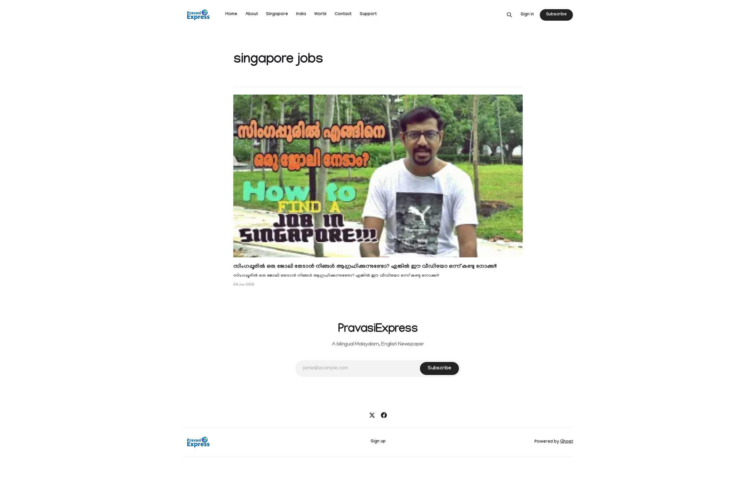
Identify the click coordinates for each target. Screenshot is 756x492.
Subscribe (556, 14)
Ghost (566, 442)
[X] (372, 415)
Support (368, 14)
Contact (343, 14)
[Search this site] (509, 15)
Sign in (527, 14)
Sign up (378, 441)
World (320, 14)
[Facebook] (384, 415)
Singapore (277, 14)
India (301, 14)
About (251, 14)
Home (231, 14)
